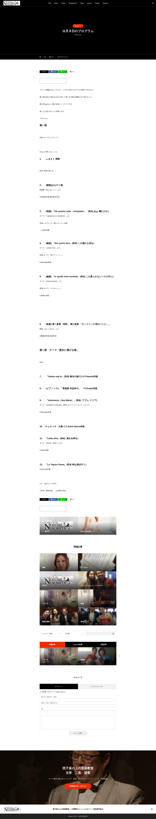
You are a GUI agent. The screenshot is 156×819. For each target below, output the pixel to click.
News (56, 3)
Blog (82, 3)
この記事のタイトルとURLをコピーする (53, 81)
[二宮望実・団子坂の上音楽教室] (13, 809)
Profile (63, 3)
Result (97, 3)
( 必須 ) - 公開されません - (49, 702)
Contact (105, 3)
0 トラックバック (97, 686)
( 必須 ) (49, 696)
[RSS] (152, 809)
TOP (49, 3)
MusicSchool (73, 3)
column (89, 3)
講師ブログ (78, 26)
